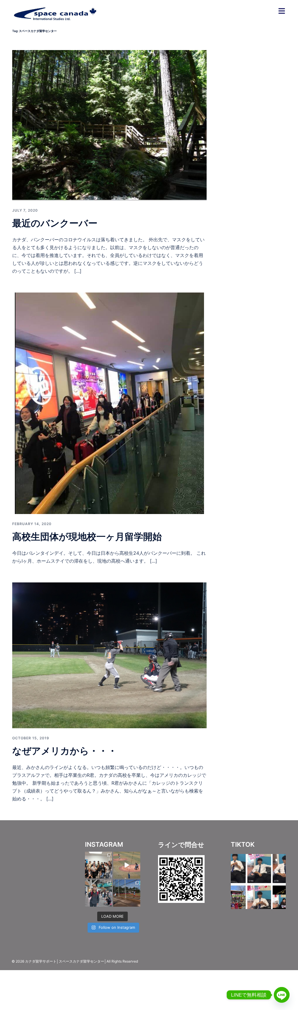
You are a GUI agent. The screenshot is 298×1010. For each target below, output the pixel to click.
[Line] (282, 995)
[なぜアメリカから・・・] (109, 654)
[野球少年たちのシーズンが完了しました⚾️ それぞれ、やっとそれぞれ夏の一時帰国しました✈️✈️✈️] (98, 893)
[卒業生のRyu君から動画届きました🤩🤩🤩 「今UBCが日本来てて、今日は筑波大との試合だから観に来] (126, 865)
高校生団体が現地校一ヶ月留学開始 (87, 536)
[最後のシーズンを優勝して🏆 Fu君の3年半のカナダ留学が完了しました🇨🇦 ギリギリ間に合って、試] (126, 893)
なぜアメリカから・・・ (64, 750)
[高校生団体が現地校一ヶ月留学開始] (109, 402)
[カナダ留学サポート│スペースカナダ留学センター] (54, 12)
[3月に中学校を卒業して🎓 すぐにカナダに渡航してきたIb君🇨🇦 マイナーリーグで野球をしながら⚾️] (98, 865)
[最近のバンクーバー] (109, 124)
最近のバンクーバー (54, 223)
